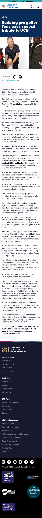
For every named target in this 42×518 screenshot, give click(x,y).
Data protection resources (11, 427)
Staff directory (7, 368)
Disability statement (9, 441)
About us (5, 381)
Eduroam (5, 451)
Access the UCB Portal (10, 402)
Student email (7, 409)
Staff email (6, 406)
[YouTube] (20, 462)
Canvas (4, 413)
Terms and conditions (10, 423)
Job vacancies (7, 392)
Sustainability (7, 430)
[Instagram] (3, 462)
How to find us (7, 371)
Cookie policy (7, 448)
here (18, 333)
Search (31, 7)
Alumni (4, 385)
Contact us (6, 361)
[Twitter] (9, 462)
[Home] (10, 6)
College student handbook (11, 437)
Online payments (8, 388)
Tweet (20, 77)
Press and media (8, 364)
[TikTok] (32, 462)
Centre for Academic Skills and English (18, 161)
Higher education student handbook (15, 434)
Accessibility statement (10, 444)
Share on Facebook (14, 77)
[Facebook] (15, 462)
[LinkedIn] (26, 462)
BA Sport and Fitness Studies (20, 102)
